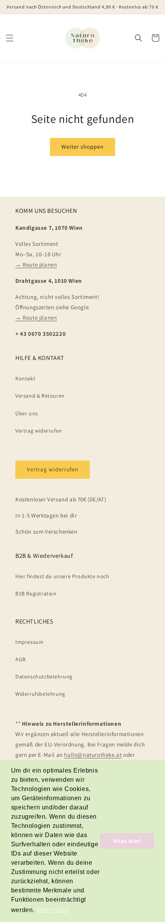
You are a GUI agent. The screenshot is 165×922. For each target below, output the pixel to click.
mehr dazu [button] (53, 910)
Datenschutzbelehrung (44, 676)
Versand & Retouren (40, 395)
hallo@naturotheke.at (93, 754)
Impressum (29, 641)
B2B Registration (36, 593)
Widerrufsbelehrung (40, 693)
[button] (9, 38)
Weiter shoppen (82, 146)
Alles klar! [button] (127, 841)
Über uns (26, 413)
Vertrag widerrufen (38, 430)
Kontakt (25, 378)
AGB (20, 659)
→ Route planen (36, 264)
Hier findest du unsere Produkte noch (62, 576)
